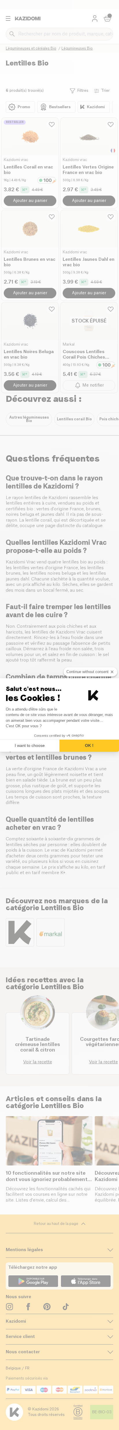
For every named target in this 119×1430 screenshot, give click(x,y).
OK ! (89, 745)
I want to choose (30, 745)
